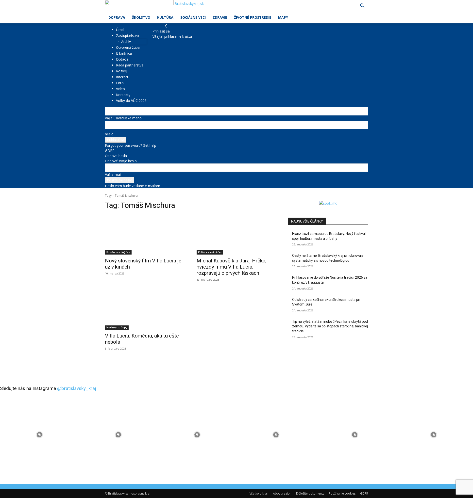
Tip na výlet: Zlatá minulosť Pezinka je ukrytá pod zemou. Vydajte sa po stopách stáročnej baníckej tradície (330, 326)
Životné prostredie (252, 17)
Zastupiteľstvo (127, 35)
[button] (362, 6)
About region (282, 493)
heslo (109, 134)
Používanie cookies (342, 493)
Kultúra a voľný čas (118, 252)
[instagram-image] (39, 434)
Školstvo (141, 17)
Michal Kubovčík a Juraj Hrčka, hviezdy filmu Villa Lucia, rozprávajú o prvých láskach (231, 267)
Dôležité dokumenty (310, 493)
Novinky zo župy (116, 327)
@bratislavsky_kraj (76, 388)
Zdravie (220, 17)
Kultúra (165, 17)
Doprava (116, 17)
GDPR (110, 150)
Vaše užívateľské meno (123, 118)
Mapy (283, 17)
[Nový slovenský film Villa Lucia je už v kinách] (145, 235)
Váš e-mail (113, 174)
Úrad (120, 29)
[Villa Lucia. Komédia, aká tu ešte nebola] (145, 310)
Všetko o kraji (259, 493)
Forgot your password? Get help (130, 145)
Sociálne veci (193, 17)
